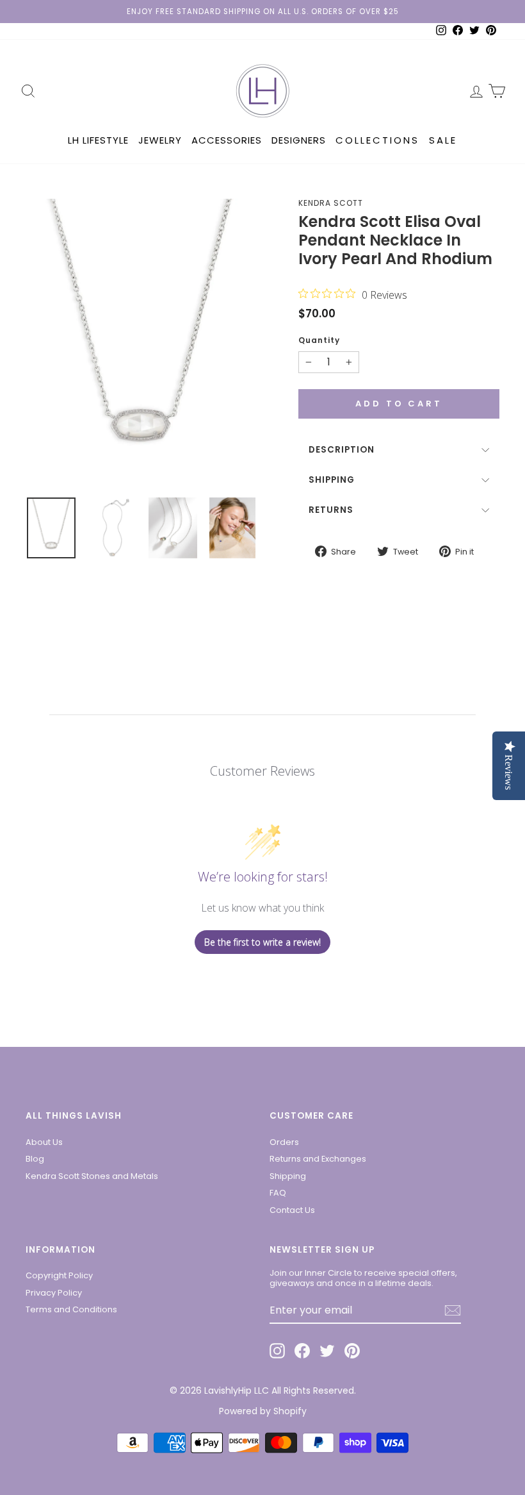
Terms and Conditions (71, 1309)
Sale (443, 140)
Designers (298, 140)
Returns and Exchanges (318, 1158)
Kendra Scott (330, 202)
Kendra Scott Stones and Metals (92, 1176)
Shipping (332, 480)
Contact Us (292, 1210)
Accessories (226, 140)
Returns (331, 510)
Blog (35, 1158)
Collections (377, 140)
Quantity (319, 340)
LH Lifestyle (98, 140)
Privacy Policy (54, 1292)
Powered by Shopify (263, 1411)
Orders (284, 1142)
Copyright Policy (59, 1275)
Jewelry (160, 140)
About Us (44, 1142)
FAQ (278, 1192)
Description (342, 450)
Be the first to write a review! (262, 942)
